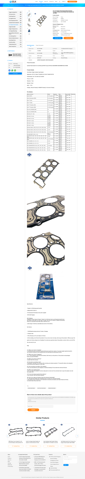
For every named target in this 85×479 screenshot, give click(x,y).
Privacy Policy (10, 466)
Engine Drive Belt (15, 26)
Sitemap (9, 463)
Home (9, 456)
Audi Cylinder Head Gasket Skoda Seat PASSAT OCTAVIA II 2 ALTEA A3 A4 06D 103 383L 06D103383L (50, 442)
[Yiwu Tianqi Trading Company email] (9, 70)
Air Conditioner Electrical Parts (15, 33)
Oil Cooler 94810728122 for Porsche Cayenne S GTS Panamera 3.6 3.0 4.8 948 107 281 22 (39, 458)
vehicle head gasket (31, 388)
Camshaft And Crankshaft (15, 22)
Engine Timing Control (15, 28)
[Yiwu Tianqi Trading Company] (13, 1)
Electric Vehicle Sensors (15, 38)
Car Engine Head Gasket (15, 24)
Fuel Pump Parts (15, 16)
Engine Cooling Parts (15, 12)
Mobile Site (10, 464)
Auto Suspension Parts (15, 20)
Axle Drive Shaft (15, 42)
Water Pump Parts (15, 46)
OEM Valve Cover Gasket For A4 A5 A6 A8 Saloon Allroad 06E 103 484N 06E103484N (16, 442)
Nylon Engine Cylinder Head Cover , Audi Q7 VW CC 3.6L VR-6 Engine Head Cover (17, 54)
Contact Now (15, 73)
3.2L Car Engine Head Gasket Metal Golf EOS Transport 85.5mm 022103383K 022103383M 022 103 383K (24, 464)
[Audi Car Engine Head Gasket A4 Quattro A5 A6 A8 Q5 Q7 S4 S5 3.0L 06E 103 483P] (33, 432)
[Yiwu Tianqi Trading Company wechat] (15, 70)
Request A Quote (72, 1)
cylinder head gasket (51, 388)
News (9, 461)
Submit (33, 410)
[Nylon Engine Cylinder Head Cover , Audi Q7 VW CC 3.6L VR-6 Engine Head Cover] (10, 55)
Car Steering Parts (15, 36)
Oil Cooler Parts (15, 14)
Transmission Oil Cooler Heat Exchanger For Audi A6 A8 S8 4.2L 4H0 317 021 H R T (40, 469)
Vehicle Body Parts (15, 44)
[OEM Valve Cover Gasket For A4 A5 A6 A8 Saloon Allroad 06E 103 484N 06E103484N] (16, 432)
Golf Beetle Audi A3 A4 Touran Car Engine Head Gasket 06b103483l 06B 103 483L (68, 442)
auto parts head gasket (42, 388)
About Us (9, 459)
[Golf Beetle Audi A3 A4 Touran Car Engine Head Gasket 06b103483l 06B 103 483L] (68, 432)
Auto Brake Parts (15, 40)
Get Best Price (58, 38)
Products (9, 458)
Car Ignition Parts (15, 18)
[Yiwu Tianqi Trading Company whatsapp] (12, 70)
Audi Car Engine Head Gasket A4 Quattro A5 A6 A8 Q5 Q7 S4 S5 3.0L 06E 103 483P (33, 442)
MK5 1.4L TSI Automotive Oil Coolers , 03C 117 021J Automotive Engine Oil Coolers (40, 464)
